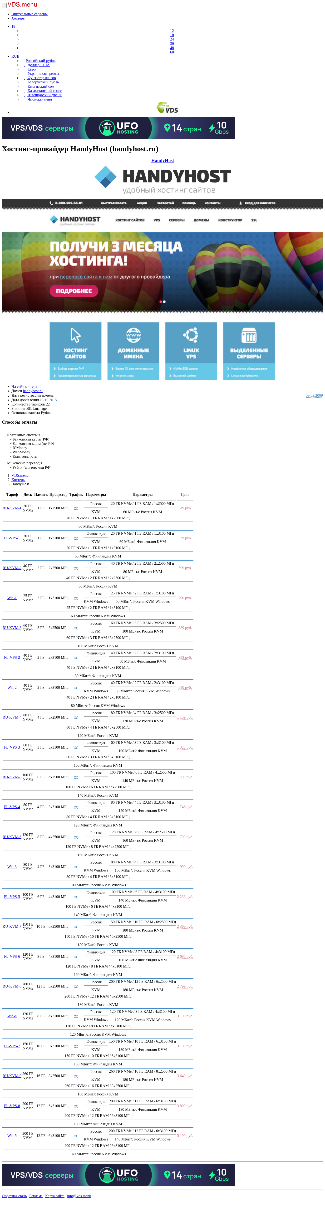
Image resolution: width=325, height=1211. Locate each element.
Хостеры (18, 18)
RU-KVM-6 (12, 837)
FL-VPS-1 (12, 538)
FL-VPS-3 (12, 747)
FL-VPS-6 (12, 956)
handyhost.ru (33, 391)
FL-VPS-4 (12, 807)
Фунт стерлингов (41, 78)
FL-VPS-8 (12, 1106)
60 (172, 52)
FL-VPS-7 (12, 1046)
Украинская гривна (43, 73)
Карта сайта (54, 1196)
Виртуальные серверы (29, 14)
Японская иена (39, 99)
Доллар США (38, 65)
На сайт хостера (24, 387)
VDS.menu (20, 475)
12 (172, 31)
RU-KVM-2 (12, 568)
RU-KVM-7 (12, 926)
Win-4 (12, 1016)
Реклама (36, 1196)
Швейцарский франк (44, 95)
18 (13, 26)
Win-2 (12, 687)
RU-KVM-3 (12, 628)
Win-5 (12, 1136)
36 (172, 43)
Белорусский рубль (43, 82)
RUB (15, 56)
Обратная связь (14, 1196)
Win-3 (12, 867)
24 (172, 39)
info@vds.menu (79, 1196)
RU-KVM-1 (12, 508)
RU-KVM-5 (12, 777)
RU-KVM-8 (12, 986)
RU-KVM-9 (12, 1076)
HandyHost (162, 160)
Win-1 (12, 598)
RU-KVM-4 (12, 717)
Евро (31, 69)
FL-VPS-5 (12, 897)
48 (172, 48)
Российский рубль (40, 61)
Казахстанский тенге (44, 91)
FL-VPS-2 (12, 657)
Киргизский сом (40, 86)
